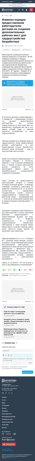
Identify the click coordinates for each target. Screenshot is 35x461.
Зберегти (7, 49)
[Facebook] (6, 393)
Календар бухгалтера (8, 416)
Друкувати (17, 49)
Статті (4, 400)
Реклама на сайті (7, 419)
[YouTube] (3, 393)
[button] (26, 9)
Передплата (10, 444)
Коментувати (27, 372)
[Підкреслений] (8, 355)
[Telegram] (9, 393)
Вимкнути (28, 109)
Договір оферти (6, 449)
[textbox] (17, 361)
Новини (4, 397)
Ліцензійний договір (7, 450)
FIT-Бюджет (5, 405)
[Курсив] (6, 355)
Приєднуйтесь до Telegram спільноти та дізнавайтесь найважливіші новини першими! (17, 83)
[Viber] (12, 393)
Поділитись (28, 49)
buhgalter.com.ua (10, 457)
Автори (4, 427)
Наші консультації (7, 422)
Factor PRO (5, 424)
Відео (3, 402)
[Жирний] (3, 355)
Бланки (4, 408)
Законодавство (7, 413)
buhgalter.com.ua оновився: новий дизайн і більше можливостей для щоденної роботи (17, 321)
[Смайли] (11, 355)
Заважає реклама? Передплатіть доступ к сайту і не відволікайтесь (17, 5)
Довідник (5, 411)
